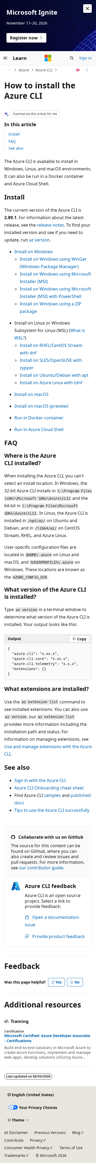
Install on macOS (31, 394)
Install (14, 134)
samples (52, 795)
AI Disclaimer (16, 1132)
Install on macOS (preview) (41, 406)
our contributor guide (41, 868)
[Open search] (71, 58)
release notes (50, 225)
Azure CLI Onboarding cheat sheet (49, 788)
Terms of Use (71, 1147)
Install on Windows (33, 252)
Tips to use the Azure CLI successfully (51, 810)
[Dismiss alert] (87, 8)
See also (16, 148)
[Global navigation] (5, 58)
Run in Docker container (38, 418)
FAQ (12, 141)
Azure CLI (44, 69)
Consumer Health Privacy (26, 1147)
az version (39, 240)
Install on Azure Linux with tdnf (51, 383)
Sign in (85, 57)
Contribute (13, 1140)
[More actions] (87, 70)
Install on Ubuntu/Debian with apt (54, 375)
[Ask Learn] (78, 70)
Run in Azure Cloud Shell (38, 429)
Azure (24, 69)
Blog (76, 1132)
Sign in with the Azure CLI (40, 780)
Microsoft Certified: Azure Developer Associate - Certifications (47, 1038)
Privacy (36, 1140)
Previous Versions (50, 1132)
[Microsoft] (48, 58)
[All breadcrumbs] (9, 70)
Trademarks (14, 1155)
